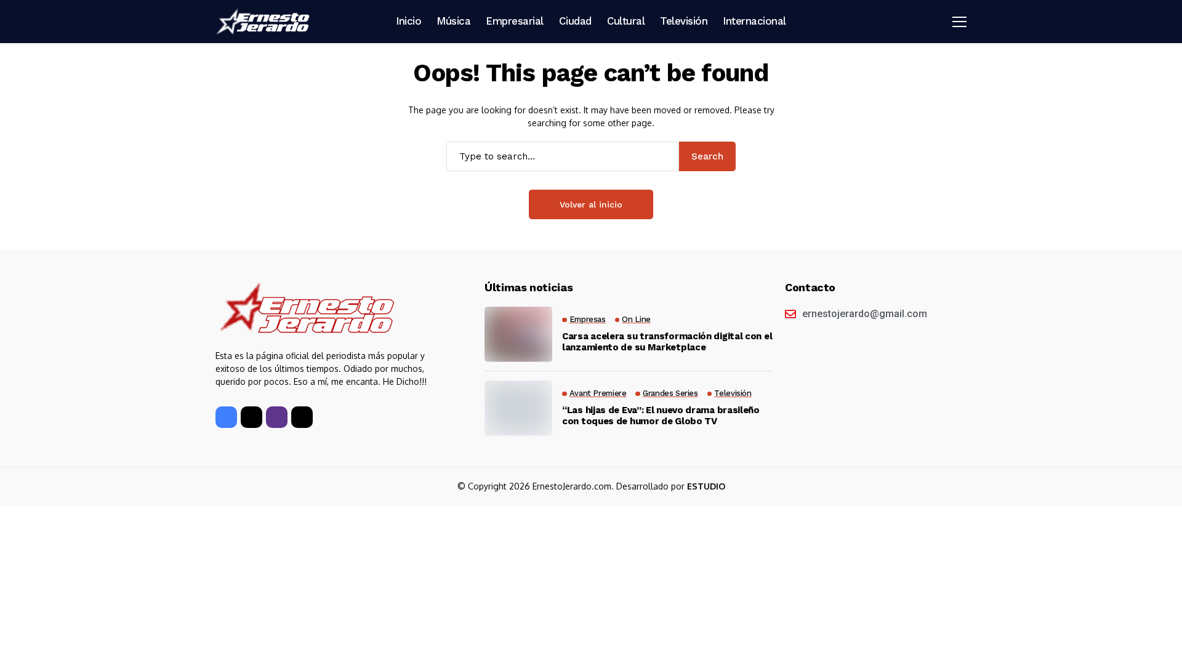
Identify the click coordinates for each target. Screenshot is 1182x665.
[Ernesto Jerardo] (264, 22)
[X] (251, 417)
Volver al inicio (591, 204)
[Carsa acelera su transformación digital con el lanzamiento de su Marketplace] (518, 334)
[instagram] (276, 417)
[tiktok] (302, 417)
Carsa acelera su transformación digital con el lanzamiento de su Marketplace (667, 342)
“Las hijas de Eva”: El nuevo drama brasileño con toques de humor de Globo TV (661, 416)
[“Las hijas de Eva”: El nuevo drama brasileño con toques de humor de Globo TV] (518, 408)
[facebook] (226, 417)
